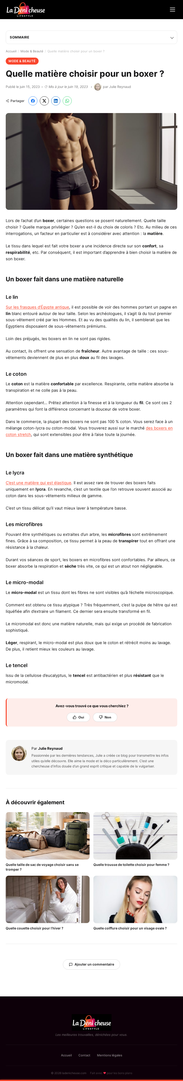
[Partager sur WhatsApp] (67, 100)
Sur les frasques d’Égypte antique (37, 307)
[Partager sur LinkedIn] (55, 100)
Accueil (11, 51)
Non (108, 717)
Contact (84, 1055)
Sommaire (19, 37)
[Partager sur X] (44, 100)
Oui (81, 717)
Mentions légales (109, 1055)
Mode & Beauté (31, 51)
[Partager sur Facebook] (32, 100)
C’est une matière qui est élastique (38, 482)
